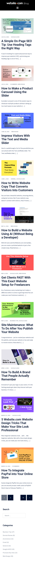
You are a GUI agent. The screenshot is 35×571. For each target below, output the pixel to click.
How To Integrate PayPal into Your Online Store (17, 474)
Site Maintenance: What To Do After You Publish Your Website (17, 328)
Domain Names (8, 535)
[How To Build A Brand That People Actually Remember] (17, 357)
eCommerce (13, 84)
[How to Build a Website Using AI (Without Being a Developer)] (17, 215)
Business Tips (14, 320)
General (13, 179)
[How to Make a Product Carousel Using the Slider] (17, 73)
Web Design (21, 84)
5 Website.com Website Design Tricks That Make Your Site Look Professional (17, 424)
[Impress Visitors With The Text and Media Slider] (17, 120)
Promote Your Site (8, 553)
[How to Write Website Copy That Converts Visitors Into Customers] (17, 168)
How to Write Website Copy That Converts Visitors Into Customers (17, 186)
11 (23, 498)
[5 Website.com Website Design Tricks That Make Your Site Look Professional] (17, 404)
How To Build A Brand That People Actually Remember (15, 376)
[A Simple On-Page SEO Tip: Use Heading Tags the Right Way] (17, 26)
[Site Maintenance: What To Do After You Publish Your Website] (17, 310)
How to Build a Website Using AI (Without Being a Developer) (17, 234)
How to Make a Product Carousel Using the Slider (17, 92)
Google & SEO (15, 37)
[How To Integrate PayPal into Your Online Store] (17, 455)
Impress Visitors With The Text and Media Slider (15, 139)
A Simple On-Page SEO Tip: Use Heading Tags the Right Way (16, 44)
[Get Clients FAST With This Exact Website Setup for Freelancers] (17, 262)
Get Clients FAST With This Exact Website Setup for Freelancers (16, 281)
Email (5, 542)
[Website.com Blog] (18, 3)
